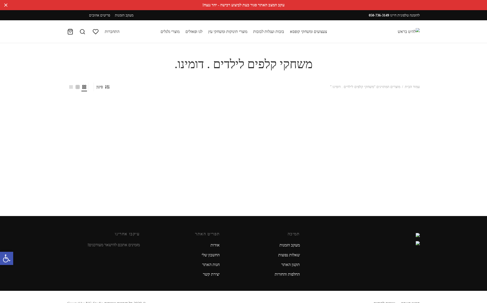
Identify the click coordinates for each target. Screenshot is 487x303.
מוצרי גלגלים (170, 31)
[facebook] (78, 15)
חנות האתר (211, 264)
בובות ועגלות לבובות (268, 31)
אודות (215, 245)
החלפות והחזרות (287, 274)
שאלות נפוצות (289, 255)
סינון (99, 87)
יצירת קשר (211, 274)
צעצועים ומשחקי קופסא (308, 31)
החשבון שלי (211, 255)
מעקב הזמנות (124, 15)
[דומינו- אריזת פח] (379, 135)
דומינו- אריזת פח (401, 171)
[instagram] (73, 15)
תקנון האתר (290, 264)
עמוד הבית (412, 87)
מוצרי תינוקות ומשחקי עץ (227, 31)
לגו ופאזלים (193, 31)
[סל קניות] (70, 32)
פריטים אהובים (99, 15)
